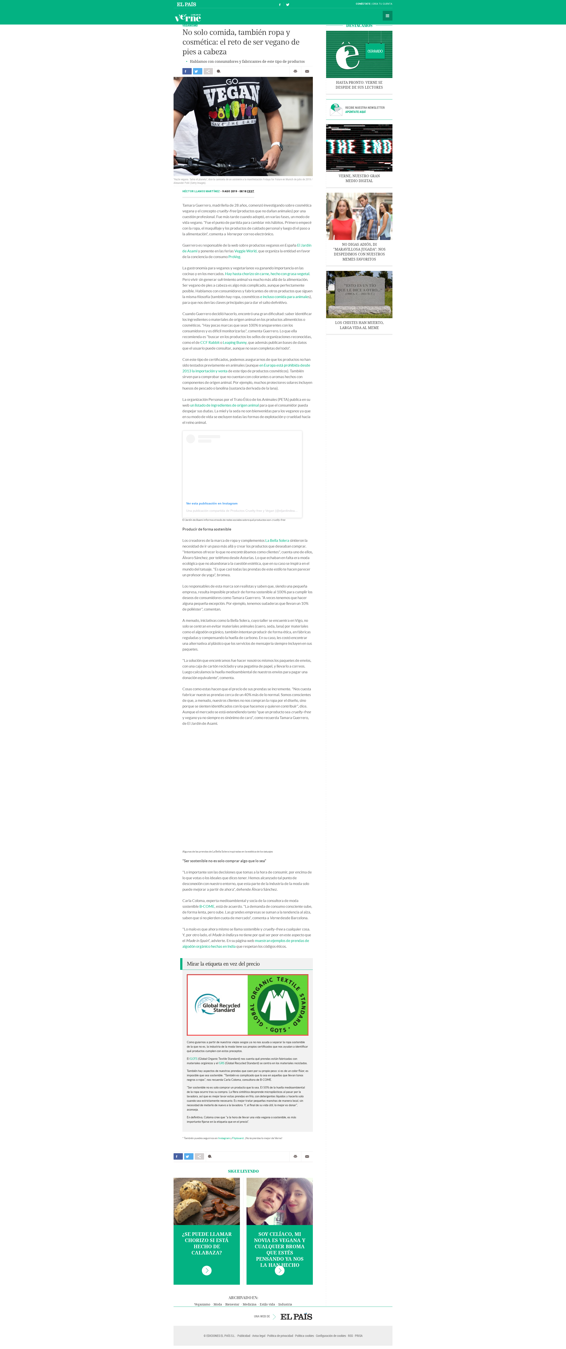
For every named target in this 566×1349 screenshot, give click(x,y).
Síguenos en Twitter (287, 4)
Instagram (224, 1138)
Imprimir (295, 71)
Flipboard (238, 1138)
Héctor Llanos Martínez (201, 191)
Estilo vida (267, 1304)
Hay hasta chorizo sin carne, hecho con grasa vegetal (267, 274)
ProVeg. (234, 257)
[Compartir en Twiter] (197, 71)
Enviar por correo (307, 71)
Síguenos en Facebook (280, 4)
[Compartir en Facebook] (187, 71)
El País (187, 4)
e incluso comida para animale (284, 297)
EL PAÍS (296, 1316)
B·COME (206, 906)
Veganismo (202, 1304)
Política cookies (304, 1336)
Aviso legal (258, 1336)
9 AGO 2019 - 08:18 (238, 191)
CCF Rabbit (210, 342)
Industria (285, 1304)
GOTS (193, 1058)
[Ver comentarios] (219, 71)
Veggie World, (246, 251)
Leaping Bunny (235, 342)
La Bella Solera (277, 540)
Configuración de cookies (331, 1336)
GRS (221, 1063)
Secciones (387, 16)
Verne (188, 18)
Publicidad (243, 1336)
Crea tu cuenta (382, 3)
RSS (350, 1336)
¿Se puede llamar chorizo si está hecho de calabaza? (207, 1243)
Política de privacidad (280, 1336)
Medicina (249, 1304)
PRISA (359, 1336)
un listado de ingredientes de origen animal (224, 405)
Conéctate (363, 3)
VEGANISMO (190, 25)
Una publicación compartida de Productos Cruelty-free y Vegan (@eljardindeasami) (244, 510)
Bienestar (232, 1304)
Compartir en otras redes (208, 71)
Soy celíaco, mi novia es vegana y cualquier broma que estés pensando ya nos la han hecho (279, 1249)
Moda (218, 1304)
